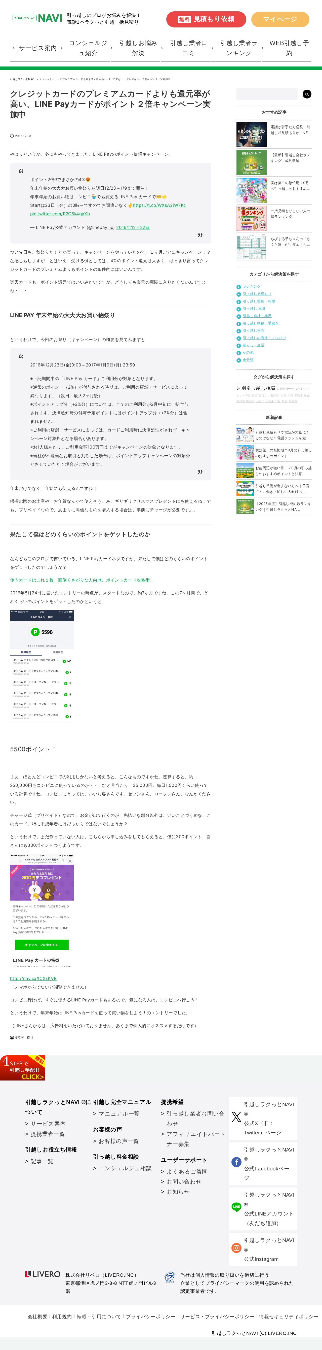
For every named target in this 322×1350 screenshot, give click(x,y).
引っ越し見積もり (257, 293)
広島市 (298, 395)
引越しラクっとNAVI (22, 79)
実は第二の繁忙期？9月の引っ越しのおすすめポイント (290, 186)
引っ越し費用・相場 (259, 301)
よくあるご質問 (187, 1171)
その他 (248, 352)
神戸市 (240, 401)
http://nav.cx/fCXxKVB (33, 978)
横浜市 (250, 401)
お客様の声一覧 (119, 1141)
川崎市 (293, 401)
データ (290, 388)
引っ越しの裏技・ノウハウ (264, 337)
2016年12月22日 (133, 227)
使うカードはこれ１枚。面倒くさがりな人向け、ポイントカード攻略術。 (82, 580)
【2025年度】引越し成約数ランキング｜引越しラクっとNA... (283, 506)
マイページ (280, 19)
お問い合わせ (184, 1181)
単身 (284, 395)
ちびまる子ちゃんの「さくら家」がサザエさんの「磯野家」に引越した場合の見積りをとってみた (290, 242)
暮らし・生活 (253, 345)
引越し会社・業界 (257, 316)
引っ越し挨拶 (253, 330)
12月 (285, 401)
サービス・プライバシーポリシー (217, 1316)
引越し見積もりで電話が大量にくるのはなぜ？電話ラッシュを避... (282, 435)
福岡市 (275, 395)
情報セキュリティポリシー (288, 1316)
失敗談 (280, 388)
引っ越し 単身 (254, 308)
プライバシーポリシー (150, 1316)
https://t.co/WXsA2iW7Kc (159, 205)
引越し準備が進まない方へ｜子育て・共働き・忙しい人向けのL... (282, 489)
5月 (248, 395)
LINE (299, 388)
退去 (307, 395)
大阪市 (260, 401)
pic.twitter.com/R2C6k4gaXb (60, 213)
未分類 (248, 359)
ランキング (252, 286)
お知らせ (178, 1192)
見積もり (264, 395)
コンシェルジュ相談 (125, 1168)
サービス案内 (48, 1124)
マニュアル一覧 (119, 1113)
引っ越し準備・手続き (261, 323)
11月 (278, 401)
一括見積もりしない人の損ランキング (290, 214)
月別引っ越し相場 (255, 388)
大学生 (269, 401)
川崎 (290, 395)
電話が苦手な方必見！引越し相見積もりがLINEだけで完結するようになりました (291, 130)
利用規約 (62, 1316)
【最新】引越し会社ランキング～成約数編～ (290, 158)
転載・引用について (99, 1316)
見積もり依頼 (206, 18)
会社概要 (38, 1316)
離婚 (254, 395)
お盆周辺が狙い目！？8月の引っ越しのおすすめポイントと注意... (283, 471)
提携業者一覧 (48, 1134)
